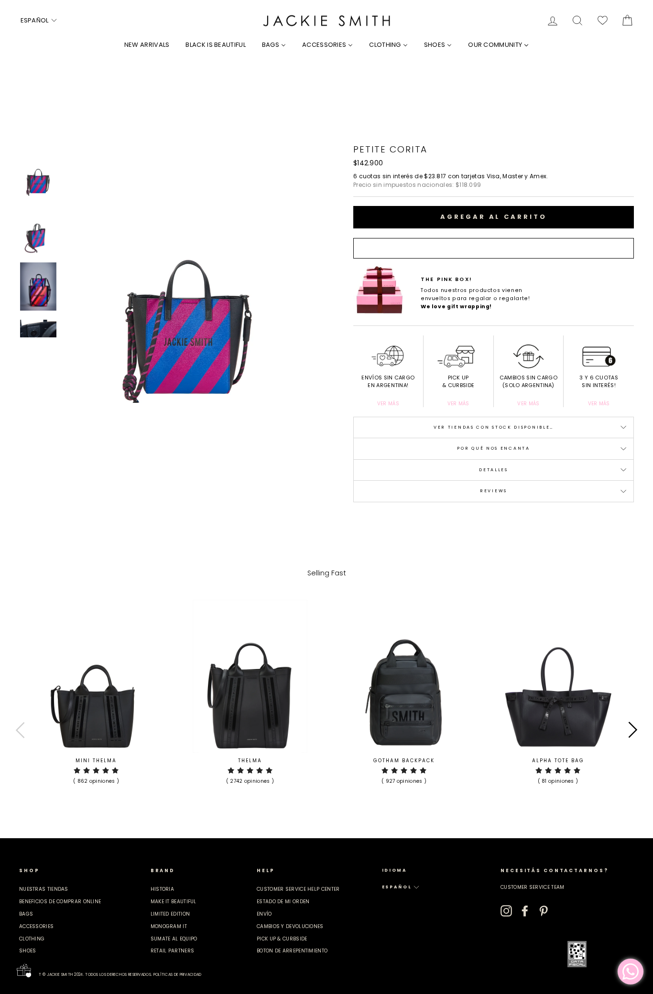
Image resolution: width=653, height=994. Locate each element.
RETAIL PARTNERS (173, 950)
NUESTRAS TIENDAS (43, 889)
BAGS (26, 914)
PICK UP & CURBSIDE (282, 938)
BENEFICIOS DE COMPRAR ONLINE (60, 901)
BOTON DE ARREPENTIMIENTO (292, 950)
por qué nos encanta (493, 448)
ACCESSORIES (36, 926)
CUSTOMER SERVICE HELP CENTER (298, 889)
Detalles (493, 470)
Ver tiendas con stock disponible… (494, 427)
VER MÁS (388, 403)
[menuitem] (147, 44)
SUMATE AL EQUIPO (174, 938)
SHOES (27, 950)
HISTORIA (162, 889)
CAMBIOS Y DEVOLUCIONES (290, 926)
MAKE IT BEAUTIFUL (173, 901)
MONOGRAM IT (169, 926)
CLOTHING (31, 938)
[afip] (577, 954)
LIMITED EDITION (170, 914)
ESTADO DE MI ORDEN (283, 901)
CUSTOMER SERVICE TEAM (532, 887)
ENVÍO (264, 914)
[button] (39, 20)
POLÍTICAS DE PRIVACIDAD (177, 974)
